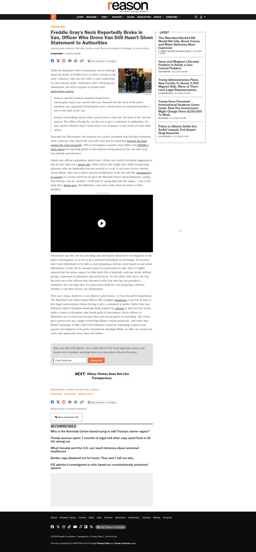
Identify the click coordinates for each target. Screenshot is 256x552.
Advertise (120, 517)
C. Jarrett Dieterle (166, 51)
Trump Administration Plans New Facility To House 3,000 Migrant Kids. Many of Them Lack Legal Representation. (178, 85)
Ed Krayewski (57, 53)
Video (104, 17)
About (54, 517)
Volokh (131, 17)
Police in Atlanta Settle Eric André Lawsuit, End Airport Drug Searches (177, 129)
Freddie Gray (58, 26)
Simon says (70, 185)
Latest (80, 17)
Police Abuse (70, 394)
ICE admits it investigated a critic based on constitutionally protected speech (99, 466)
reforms (119, 308)
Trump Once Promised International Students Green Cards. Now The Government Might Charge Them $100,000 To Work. (180, 108)
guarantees (120, 300)
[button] (202, 17)
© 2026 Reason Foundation (63, 536)
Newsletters (144, 17)
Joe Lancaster (164, 136)
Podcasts (117, 17)
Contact (146, 517)
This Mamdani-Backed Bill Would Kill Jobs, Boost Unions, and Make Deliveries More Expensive (179, 43)
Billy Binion (163, 118)
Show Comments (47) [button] (68, 417)
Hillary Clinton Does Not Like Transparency (102, 376)
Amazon (167, 517)
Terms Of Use (111, 536)
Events (82, 517)
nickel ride (84, 164)
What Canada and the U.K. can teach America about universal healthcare (95, 449)
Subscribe (172, 17)
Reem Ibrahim (164, 71)
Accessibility (83, 536)
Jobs (99, 517)
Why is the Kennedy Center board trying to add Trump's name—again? (100, 431)
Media (156, 517)
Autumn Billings (165, 93)
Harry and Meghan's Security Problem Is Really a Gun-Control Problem (178, 64)
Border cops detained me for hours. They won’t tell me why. (92, 458)
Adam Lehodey (185, 51)
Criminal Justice (85, 394)
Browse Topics (68, 517)
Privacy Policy (97, 536)
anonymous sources (62, 91)
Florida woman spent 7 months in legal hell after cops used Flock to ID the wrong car (101, 439)
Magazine (91, 17)
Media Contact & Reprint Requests (69, 409)
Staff (91, 517)
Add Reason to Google (103, 61)
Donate (158, 17)
